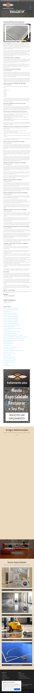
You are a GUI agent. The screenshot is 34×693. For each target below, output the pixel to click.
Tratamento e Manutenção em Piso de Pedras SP (10, 321)
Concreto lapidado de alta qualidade (11, 466)
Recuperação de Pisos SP (7, 345)
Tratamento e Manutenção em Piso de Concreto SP (10, 314)
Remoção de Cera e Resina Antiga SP (8, 348)
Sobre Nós (3, 673)
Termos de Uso (4, 676)
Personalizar (6, 689)
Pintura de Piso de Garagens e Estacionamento (10, 308)
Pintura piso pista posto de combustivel (11, 499)
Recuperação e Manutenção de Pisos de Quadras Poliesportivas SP (13, 350)
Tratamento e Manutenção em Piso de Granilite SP (10, 316)
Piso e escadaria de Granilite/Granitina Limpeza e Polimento (12, 328)
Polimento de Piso (17, 589)
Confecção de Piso (17, 615)
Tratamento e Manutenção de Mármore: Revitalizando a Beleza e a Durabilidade (15, 336)
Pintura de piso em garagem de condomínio (9, 358)
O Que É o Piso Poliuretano (7, 355)
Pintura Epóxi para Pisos (7, 311)
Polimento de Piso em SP (7, 330)
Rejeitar (11, 689)
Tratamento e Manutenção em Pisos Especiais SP (10, 323)
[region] (11, 686)
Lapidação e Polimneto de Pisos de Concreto (9, 313)
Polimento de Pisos (21, 673)
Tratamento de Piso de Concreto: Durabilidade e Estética (11, 331)
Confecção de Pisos (21, 675)
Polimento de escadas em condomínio (9, 357)
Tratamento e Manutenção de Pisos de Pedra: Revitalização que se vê (13, 338)
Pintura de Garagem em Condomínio (8, 360)
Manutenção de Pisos (17, 640)
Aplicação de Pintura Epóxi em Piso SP (9, 353)
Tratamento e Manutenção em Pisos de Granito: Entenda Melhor (13, 335)
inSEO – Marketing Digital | (25, 691)
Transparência (4, 675)
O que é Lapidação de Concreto (8, 343)
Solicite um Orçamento (17, 552)
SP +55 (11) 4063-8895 (9, 296)
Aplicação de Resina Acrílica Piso (8, 352)
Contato (3, 679)
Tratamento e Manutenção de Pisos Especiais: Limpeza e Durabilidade (13, 340)
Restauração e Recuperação (17, 665)
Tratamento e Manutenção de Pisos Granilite (10, 333)
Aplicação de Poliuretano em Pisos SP (8, 362)
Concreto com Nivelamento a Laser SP (9, 326)
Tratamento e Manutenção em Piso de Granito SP (10, 318)
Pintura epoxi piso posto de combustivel (11, 532)
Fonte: (4, 365)
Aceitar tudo (17, 689)
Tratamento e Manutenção (23, 676)
